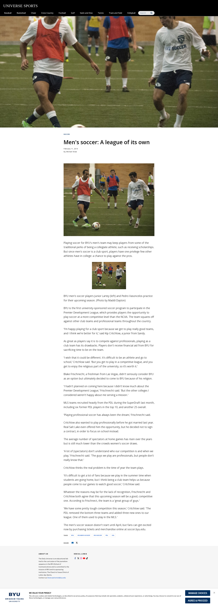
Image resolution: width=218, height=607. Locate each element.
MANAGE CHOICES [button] (197, 593)
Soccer (67, 134)
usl (113, 535)
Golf (73, 13)
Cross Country (47, 13)
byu (72, 535)
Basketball (21, 13)
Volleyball (131, 13)
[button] (214, 592)
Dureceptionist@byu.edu (56, 578)
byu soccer (98, 535)
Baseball (7, 13)
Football (62, 13)
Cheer (33, 13)
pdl (107, 535)
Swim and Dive (86, 13)
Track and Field (115, 13)
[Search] (151, 13)
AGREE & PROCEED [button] (198, 600)
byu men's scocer (84, 535)
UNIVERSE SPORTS (20, 6)
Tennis (101, 13)
